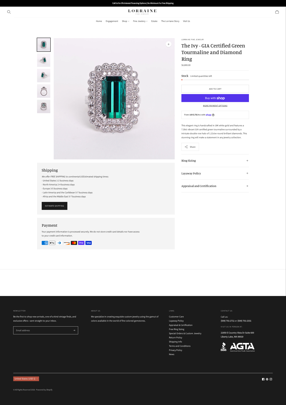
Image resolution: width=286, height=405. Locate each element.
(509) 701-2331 (244, 320)
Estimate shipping (54, 206)
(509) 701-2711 (227, 320)
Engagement (112, 21)
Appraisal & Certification (180, 325)
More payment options (215, 106)
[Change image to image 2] (43, 60)
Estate (154, 21)
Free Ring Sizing (176, 329)
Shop (124, 21)
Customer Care (176, 316)
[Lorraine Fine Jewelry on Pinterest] (267, 379)
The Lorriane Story (170, 21)
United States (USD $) (25, 378)
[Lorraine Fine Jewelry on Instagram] (271, 379)
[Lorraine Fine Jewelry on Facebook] (263, 379)
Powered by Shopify (44, 389)
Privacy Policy (175, 350)
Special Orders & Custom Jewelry (185, 333)
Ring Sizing (188, 160)
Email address (22, 326)
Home (99, 21)
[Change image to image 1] (43, 44)
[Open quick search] (9, 12)
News (171, 354)
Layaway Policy (191, 173)
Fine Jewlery (139, 21)
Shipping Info (175, 341)
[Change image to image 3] (43, 75)
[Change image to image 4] (43, 91)
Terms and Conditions (180, 345)
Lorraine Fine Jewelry (192, 39)
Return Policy (175, 337)
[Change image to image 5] (43, 106)
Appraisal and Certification (198, 186)
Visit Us (186, 21)
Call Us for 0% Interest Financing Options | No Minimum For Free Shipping (142, 3)
